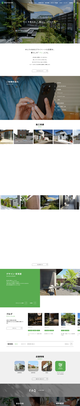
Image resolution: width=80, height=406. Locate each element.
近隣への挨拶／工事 (60, 106)
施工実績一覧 (40, 264)
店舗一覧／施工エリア (40, 378)
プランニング (56, 93)
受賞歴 (31, 303)
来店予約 (57, 82)
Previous (26, 324)
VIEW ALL (72, 113)
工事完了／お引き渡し (60, 110)
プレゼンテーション (59, 96)
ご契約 (57, 99)
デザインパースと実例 (20, 303)
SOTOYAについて (40, 70)
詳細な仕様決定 (59, 103)
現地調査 (57, 89)
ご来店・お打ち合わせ (60, 86)
